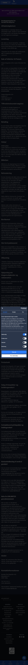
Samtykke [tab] (5, 312)
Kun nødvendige (14, 355)
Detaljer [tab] (14, 312)
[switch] (25, 338)
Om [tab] (23, 312)
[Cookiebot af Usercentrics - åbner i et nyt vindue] (21, 308)
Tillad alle (14, 352)
